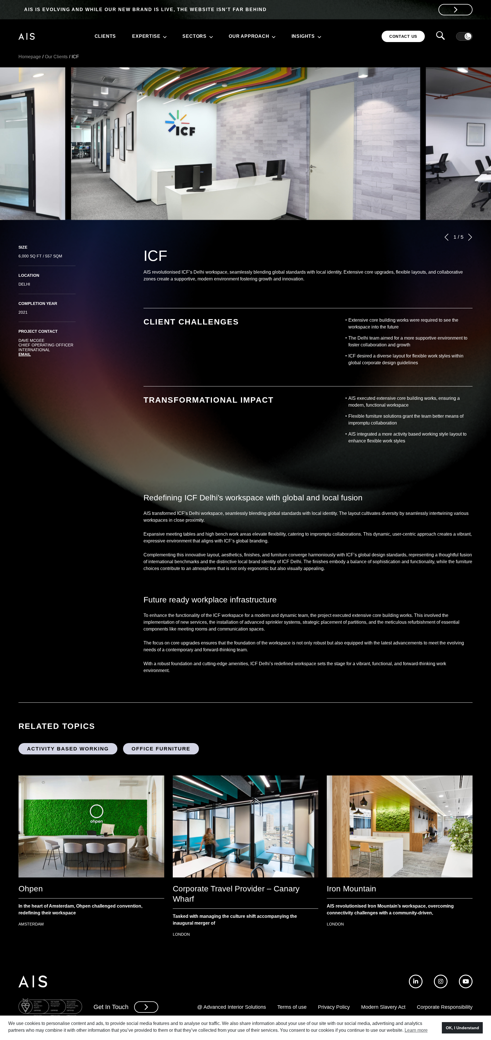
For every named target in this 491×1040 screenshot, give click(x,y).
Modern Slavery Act (383, 1007)
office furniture (161, 749)
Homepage (29, 56)
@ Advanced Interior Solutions (231, 1007)
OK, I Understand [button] (462, 1028)
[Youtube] (466, 981)
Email (24, 354)
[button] (446, 237)
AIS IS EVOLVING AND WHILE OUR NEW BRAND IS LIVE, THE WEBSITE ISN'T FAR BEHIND (145, 9)
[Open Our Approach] (273, 36)
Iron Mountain (351, 888)
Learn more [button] (416, 1030)
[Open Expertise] (164, 36)
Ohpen (30, 888)
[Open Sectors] (210, 36)
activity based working (68, 749)
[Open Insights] (318, 36)
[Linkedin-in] (416, 981)
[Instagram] (441, 981)
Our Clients (56, 56)
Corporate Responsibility (445, 1007)
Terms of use (292, 1007)
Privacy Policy (334, 1007)
